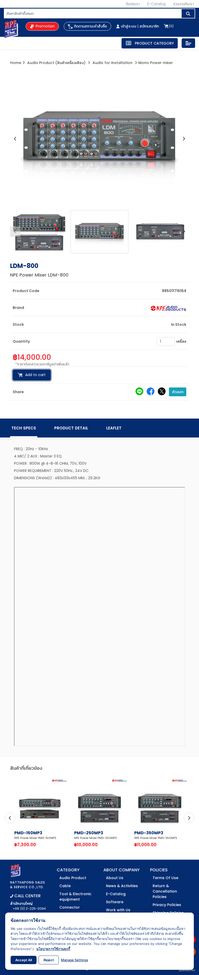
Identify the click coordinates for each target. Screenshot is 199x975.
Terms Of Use (165, 877)
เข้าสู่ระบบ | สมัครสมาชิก (140, 26)
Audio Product (72, 877)
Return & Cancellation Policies (165, 891)
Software (114, 902)
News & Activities (122, 885)
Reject (49, 960)
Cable (65, 885)
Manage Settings (74, 960)
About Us (114, 877)
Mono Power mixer (155, 62)
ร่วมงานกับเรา (183, 3)
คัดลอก (177, 391)
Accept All (23, 960)
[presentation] (15, 139)
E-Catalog (156, 3)
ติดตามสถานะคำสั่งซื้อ (90, 26)
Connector (69, 907)
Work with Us (118, 910)
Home (15, 62)
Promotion (45, 26)
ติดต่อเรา (133, 3)
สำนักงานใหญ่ (28, 906)
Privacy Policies (167, 904)
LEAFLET (114, 428)
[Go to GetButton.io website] (186, 969)
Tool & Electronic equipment (75, 896)
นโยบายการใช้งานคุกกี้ (53, 949)
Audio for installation (112, 62)
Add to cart (35, 374)
